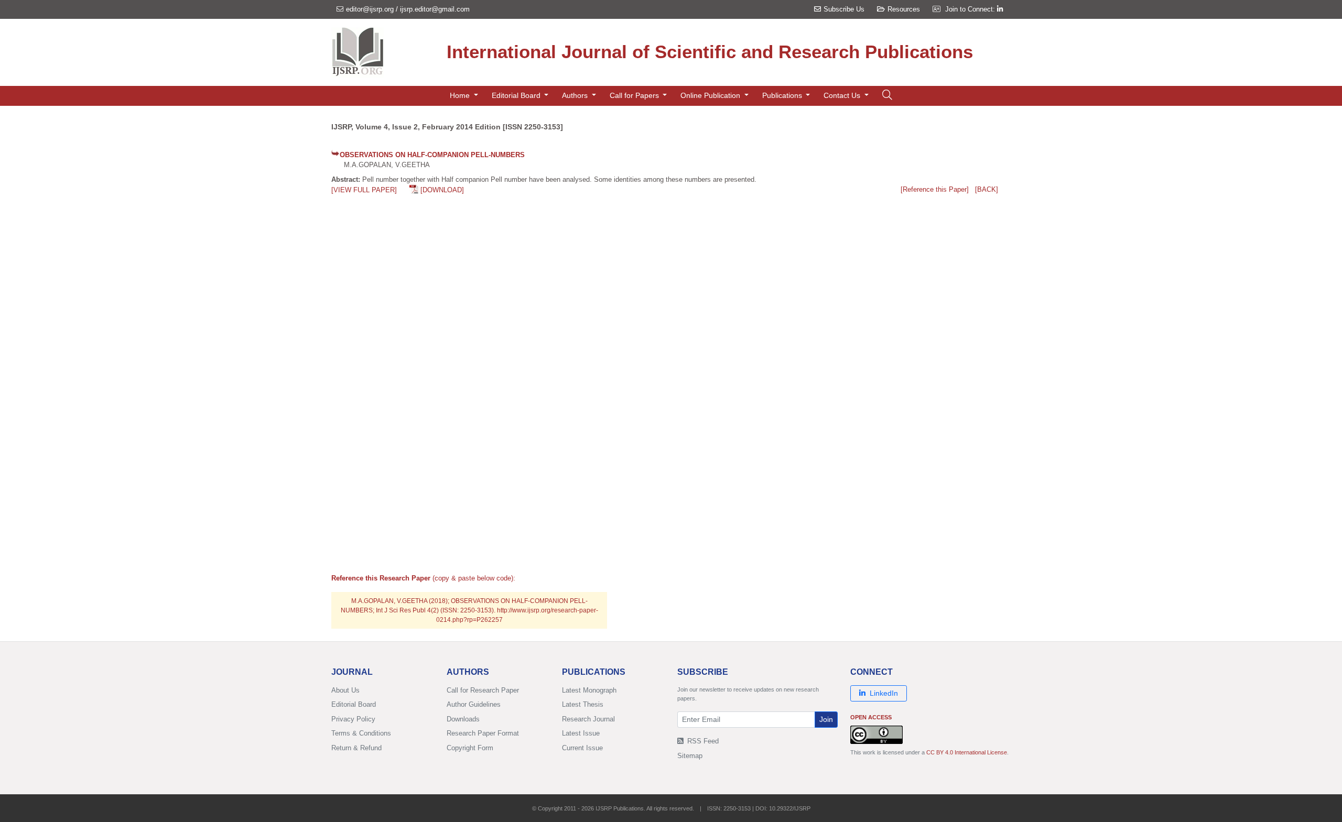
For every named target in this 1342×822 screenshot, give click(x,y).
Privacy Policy (353, 719)
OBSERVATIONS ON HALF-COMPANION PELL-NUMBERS (432, 155)
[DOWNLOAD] (442, 190)
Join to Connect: (971, 9)
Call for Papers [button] (635, 95)
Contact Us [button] (843, 95)
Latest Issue (581, 733)
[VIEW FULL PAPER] (364, 190)
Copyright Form (470, 748)
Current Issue (582, 748)
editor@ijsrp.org (370, 9)
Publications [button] (783, 95)
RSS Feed (702, 741)
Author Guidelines (474, 704)
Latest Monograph (589, 690)
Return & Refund (356, 748)
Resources (904, 9)
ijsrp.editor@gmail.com (435, 9)
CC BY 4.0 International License (966, 752)
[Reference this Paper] (935, 189)
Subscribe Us (844, 9)
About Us (345, 690)
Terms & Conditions (361, 733)
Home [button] (461, 95)
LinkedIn (884, 693)
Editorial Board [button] (517, 95)
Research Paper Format (483, 733)
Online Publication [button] (711, 95)
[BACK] (986, 189)
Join (826, 719)
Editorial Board (353, 704)
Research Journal (588, 719)
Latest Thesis (582, 704)
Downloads (463, 719)
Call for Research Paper (483, 690)
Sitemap (689, 756)
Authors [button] (576, 95)
